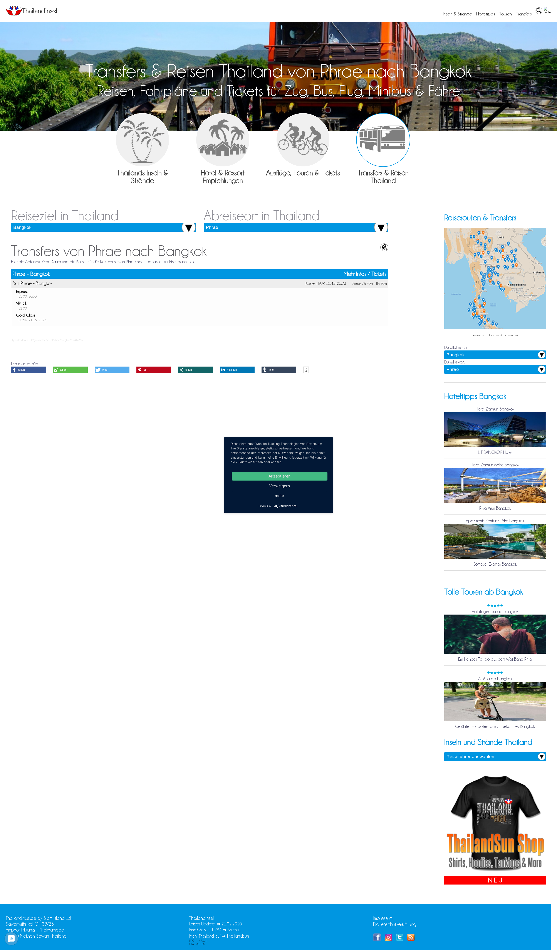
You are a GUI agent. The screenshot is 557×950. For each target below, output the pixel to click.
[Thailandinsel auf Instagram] (388, 939)
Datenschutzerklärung (394, 924)
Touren (505, 14)
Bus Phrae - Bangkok (32, 283)
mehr (279, 495)
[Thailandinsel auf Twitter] (399, 939)
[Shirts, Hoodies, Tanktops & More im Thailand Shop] (495, 873)
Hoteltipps (485, 14)
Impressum (383, 918)
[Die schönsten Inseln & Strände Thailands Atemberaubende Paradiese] (142, 140)
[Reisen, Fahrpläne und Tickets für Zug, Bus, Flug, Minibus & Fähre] (383, 140)
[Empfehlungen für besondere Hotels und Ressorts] (223, 140)
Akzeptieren (279, 476)
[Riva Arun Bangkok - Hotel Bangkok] (495, 502)
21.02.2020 (231, 924)
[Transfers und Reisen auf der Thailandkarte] (495, 329)
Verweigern (279, 485)
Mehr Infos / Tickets (365, 274)
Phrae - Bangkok (31, 274)
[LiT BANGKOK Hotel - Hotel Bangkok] (495, 446)
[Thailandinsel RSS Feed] (411, 939)
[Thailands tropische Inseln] (32, 14)
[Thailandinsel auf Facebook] (377, 939)
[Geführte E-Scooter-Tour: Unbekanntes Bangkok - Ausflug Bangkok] (495, 720)
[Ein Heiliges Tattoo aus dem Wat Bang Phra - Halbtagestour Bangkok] (495, 653)
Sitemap (234, 930)
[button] (28, 370)
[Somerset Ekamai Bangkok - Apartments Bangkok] (495, 558)
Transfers (524, 14)
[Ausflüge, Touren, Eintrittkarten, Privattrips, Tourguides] (303, 140)
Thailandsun (237, 935)
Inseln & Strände (457, 14)
